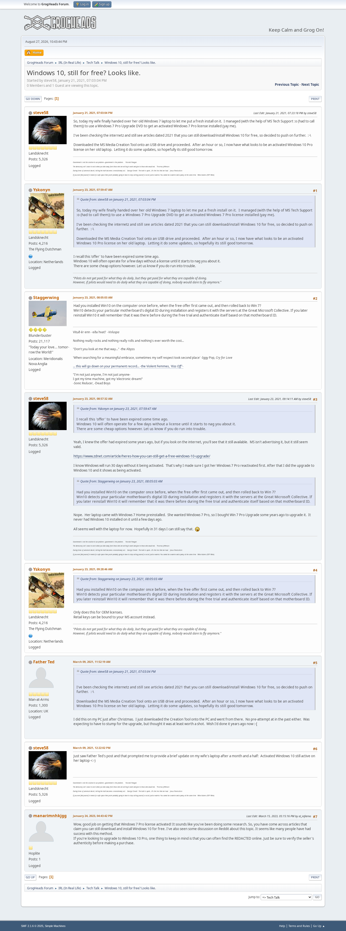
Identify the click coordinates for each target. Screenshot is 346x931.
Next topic (310, 84)
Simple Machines (55, 925)
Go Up (30, 877)
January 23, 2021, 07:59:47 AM (92, 190)
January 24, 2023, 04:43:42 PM (92, 816)
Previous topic (287, 84)
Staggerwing (46, 297)
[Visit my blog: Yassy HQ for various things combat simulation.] (31, 255)
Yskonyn (41, 190)
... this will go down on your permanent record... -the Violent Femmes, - (128, 366)
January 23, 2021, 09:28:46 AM (92, 569)
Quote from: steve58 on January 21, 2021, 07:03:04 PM (118, 199)
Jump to (253, 897)
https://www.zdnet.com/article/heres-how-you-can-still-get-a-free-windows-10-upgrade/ (141, 456)
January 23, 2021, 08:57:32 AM (92, 398)
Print (315, 99)
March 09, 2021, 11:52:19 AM (91, 662)
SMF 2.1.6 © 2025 (32, 925)
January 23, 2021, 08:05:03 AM (92, 297)
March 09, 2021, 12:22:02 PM (91, 748)
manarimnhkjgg (50, 815)
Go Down (33, 99)
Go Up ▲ (319, 926)
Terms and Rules (299, 926)
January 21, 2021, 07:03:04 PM (92, 113)
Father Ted (43, 662)
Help (282, 926)
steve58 (40, 112)
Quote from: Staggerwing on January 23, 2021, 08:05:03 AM (121, 481)
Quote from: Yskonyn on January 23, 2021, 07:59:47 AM (118, 409)
